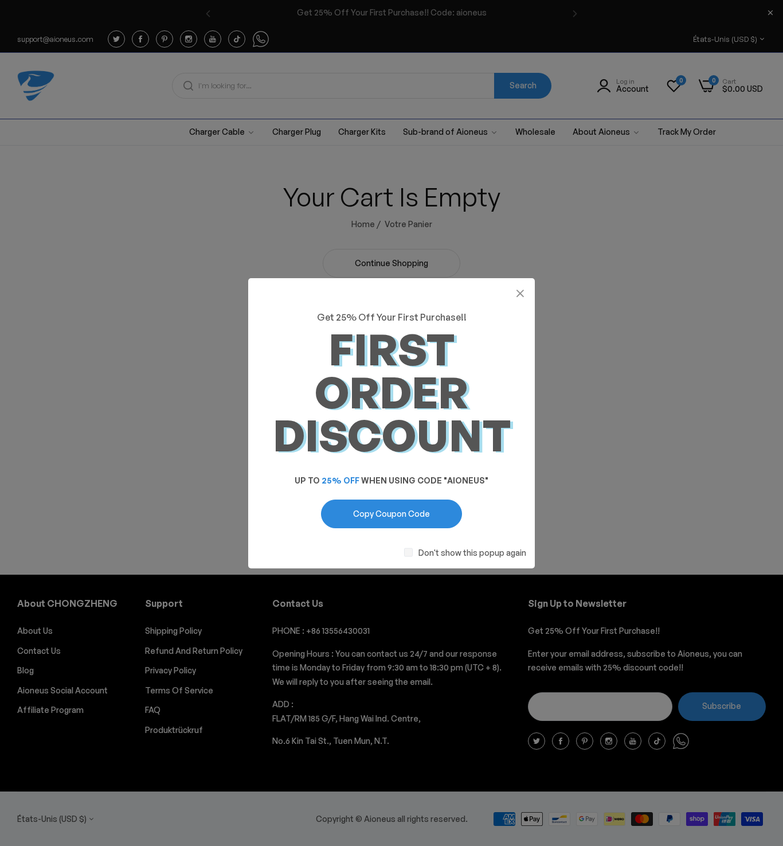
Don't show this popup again (472, 552)
